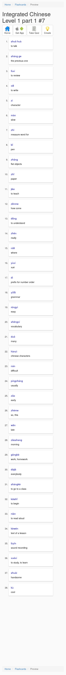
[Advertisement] (33, 631)
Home (8, 4)
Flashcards (20, 4)
